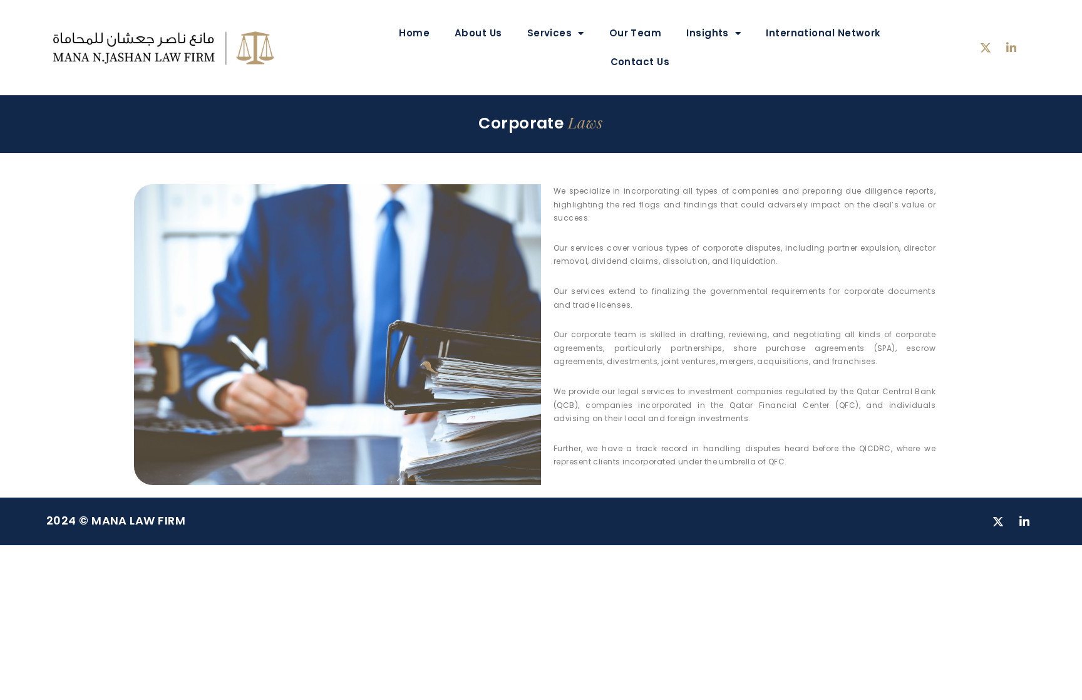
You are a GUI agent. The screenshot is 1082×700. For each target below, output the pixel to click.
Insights (707, 32)
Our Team (635, 32)
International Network (823, 32)
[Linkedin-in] (1011, 47)
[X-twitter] (985, 47)
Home (414, 32)
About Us (478, 32)
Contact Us (640, 61)
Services (549, 32)
